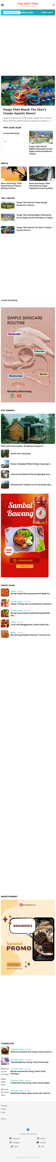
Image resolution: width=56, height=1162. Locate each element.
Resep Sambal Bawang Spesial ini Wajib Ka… (30, 593)
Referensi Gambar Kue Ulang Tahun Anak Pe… (32, 1052)
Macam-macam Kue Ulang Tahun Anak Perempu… (27, 1072)
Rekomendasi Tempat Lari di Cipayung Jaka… (31, 484)
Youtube (43, 1142)
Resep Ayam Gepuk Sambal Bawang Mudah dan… (30, 614)
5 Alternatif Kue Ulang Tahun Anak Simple (30, 1083)
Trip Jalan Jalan (28, 3)
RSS (42, 1146)
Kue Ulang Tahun (17, 1049)
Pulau (3, 1112)
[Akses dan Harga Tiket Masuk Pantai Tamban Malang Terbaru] (14, 173)
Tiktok (16, 1146)
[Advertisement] (28, 45)
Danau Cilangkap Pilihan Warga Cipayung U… (31, 464)
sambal (13, 591)
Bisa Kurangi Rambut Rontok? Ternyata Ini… (31, 635)
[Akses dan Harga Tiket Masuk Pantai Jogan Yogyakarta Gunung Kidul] (42, 173)
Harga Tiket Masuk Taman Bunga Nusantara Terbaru (32, 203)
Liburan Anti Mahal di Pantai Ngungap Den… (31, 474)
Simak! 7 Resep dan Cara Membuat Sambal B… (31, 604)
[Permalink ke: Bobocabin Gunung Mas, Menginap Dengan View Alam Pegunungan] (28, 429)
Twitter (42, 1138)
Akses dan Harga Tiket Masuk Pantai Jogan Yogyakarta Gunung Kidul (41, 185)
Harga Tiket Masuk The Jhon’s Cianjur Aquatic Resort (24, 111)
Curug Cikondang (11, 133)
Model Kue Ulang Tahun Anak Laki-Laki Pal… (30, 1093)
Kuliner (13, 602)
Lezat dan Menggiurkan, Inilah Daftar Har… (30, 624)
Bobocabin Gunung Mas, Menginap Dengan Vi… (23, 446)
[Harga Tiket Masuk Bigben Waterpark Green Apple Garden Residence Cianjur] (41, 137)
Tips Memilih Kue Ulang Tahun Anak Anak (29, 1062)
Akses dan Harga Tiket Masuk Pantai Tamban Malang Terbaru (11, 185)
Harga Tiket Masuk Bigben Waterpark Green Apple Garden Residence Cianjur (40, 150)
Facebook (16, 1138)
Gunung (4, 1105)
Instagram (16, 1142)
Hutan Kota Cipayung (20, 453)
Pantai (3, 1109)
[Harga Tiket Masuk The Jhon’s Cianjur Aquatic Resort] (28, 91)
